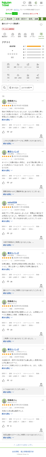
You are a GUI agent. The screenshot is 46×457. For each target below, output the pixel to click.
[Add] (41, 24)
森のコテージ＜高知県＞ (11, 23)
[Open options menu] (42, 100)
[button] (9, 101)
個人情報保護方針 (27, 451)
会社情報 (15, 451)
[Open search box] (4, 87)
